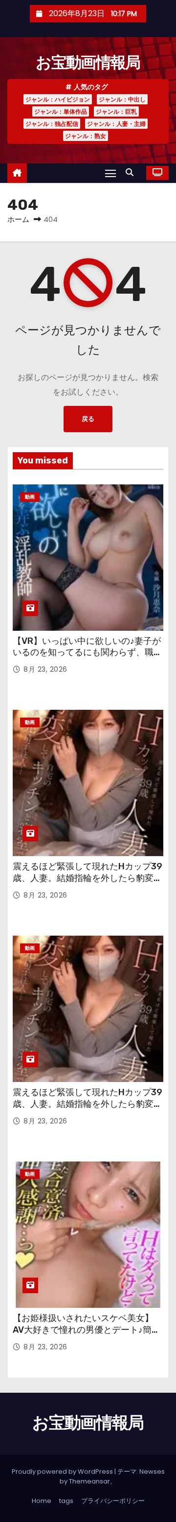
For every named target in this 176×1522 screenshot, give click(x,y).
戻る (88, 419)
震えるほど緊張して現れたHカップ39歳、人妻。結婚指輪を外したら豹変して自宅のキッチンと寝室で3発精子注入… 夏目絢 (87, 884)
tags (66, 1500)
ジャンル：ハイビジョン (57, 99)
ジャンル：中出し (122, 99)
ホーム (18, 219)
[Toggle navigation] (110, 173)
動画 (30, 497)
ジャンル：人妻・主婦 (116, 124)
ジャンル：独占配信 (51, 124)
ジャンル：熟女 (85, 136)
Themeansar (89, 1481)
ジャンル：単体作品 (60, 111)
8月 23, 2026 (45, 669)
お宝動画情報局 (88, 62)
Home (41, 1500)
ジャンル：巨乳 (116, 111)
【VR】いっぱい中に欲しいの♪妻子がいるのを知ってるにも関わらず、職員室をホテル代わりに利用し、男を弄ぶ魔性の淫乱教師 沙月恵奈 (87, 658)
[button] (132, 172)
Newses (152, 1471)
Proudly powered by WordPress (63, 1471)
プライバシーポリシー (113, 1500)
